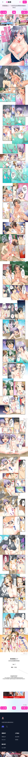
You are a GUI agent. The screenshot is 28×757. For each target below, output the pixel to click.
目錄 (14, 12)
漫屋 (8, 2)
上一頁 (4, 12)
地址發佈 (17, 736)
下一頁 (23, 12)
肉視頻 (16, 739)
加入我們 (4, 747)
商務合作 (4, 736)
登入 (25, 2)
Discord (3, 739)
